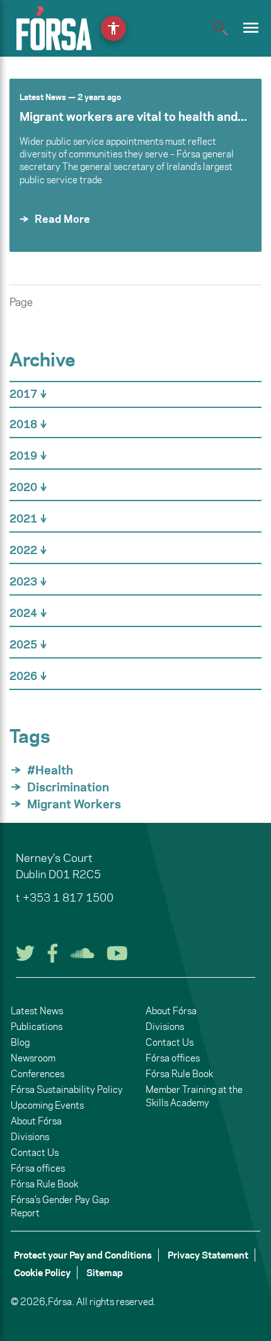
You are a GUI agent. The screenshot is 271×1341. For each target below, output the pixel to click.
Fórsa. (61, 1301)
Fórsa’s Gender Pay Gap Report (60, 1206)
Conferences (37, 1073)
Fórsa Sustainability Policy (67, 1089)
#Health (50, 770)
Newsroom (33, 1058)
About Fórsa (36, 1121)
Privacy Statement (208, 1255)
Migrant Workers (74, 804)
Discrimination (68, 787)
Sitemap (104, 1272)
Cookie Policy (42, 1272)
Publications (36, 1026)
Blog (20, 1042)
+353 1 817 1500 (68, 897)
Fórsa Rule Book (44, 1184)
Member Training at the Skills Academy (194, 1096)
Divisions (30, 1136)
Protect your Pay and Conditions (83, 1255)
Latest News (43, 97)
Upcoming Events (47, 1105)
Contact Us (35, 1152)
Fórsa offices (38, 1168)
